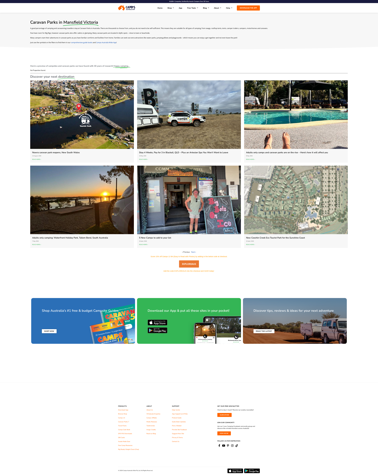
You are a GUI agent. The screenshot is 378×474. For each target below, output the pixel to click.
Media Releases (151, 422)
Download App (123, 410)
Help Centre (176, 410)
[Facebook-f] (219, 446)
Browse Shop (122, 414)
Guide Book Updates (179, 422)
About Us (149, 410)
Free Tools (191, 8)
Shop (169, 8)
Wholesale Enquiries (153, 414)
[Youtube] (224, 446)
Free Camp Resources (125, 445)
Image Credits (151, 430)
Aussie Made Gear (124, 441)
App (180, 8)
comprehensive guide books (81, 42)
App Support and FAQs (180, 414)
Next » (193, 252)
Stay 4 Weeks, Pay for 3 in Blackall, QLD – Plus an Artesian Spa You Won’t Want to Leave (183, 152)
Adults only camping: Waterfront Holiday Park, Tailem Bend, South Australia (70, 237)
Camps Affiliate (151, 418)
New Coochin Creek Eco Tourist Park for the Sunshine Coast (275, 237)
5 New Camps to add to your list (155, 237)
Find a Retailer (177, 426)
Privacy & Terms (177, 438)
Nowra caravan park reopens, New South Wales (56, 152)
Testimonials (150, 426)
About (216, 8)
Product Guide (176, 418)
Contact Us (175, 441)
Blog (205, 8)
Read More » (36, 159)
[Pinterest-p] (228, 446)
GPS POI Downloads (125, 434)
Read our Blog (151, 434)
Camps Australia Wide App (106, 42)
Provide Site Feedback (179, 430)
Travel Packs (122, 426)
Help (228, 8)
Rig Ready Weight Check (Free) (128, 449)
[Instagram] (232, 446)
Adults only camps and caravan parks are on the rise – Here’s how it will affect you (287, 152)
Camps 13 (121, 418)
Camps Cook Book (124, 430)
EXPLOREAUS (189, 263)
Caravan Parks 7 (123, 422)
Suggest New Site (178, 434)
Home (160, 8)
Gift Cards (121, 438)
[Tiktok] (237, 446)
